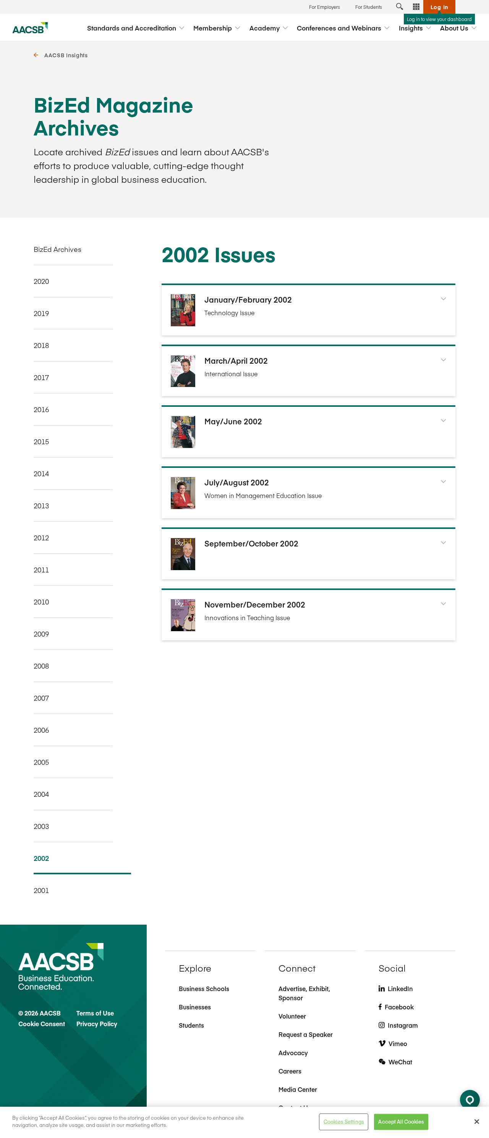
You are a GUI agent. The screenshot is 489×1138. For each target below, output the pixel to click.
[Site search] (399, 7)
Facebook (399, 1007)
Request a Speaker (306, 1034)
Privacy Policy (96, 1023)
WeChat (400, 1061)
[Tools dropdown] (416, 7)
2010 (41, 601)
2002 (41, 858)
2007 (41, 698)
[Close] (476, 1121)
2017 (41, 377)
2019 (41, 313)
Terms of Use (95, 1013)
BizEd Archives (57, 249)
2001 (41, 890)
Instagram (403, 1025)
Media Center (298, 1089)
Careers (290, 1071)
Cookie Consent (41, 1023)
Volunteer (292, 1016)
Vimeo (398, 1043)
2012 (41, 537)
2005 (41, 762)
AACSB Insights (66, 55)
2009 (41, 633)
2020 (41, 281)
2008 (41, 666)
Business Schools (204, 988)
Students (191, 1025)
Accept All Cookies (401, 1121)
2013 (41, 505)
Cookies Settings (344, 1121)
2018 (41, 345)
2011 (41, 569)
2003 (41, 826)
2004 (41, 794)
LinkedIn (400, 988)
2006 (41, 730)
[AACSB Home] (30, 28)
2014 (41, 473)
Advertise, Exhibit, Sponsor (304, 993)
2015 (41, 441)
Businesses (195, 1007)
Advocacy (293, 1052)
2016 (41, 409)
